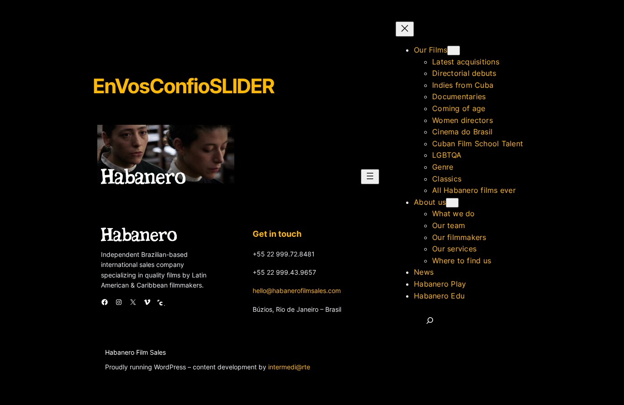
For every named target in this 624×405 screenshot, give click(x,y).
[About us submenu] (452, 203)
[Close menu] (405, 29)
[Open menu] (370, 176)
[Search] (429, 320)
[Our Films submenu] (453, 50)
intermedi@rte (289, 367)
